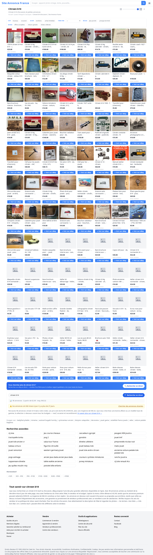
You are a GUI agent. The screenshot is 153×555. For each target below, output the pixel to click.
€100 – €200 (43, 476)
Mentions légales (13, 524)
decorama (95, 420)
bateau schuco (15, 446)
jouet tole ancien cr (17, 441)
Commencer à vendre (50, 520)
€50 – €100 (31, 476)
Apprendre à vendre (50, 524)
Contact (117, 520)
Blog (115, 527)
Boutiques (10, 533)
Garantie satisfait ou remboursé (19, 527)
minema (34, 420)
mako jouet (119, 446)
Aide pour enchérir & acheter (18, 530)
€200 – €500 (55, 476)
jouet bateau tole (86, 446)
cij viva (11, 433)
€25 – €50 (19, 476)
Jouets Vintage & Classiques (22, 14)
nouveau (15, 21)
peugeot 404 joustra (122, 433)
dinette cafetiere (86, 441)
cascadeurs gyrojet (87, 433)
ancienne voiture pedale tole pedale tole (126, 451)
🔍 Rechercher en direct (134, 395)
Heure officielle (84, 530)
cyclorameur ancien (65, 420)
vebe (131, 420)
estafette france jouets (119, 420)
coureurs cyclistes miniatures (91, 457)
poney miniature (86, 461)
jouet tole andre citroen (89, 450)
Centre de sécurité (85, 524)
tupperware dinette (17, 461)
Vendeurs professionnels (51, 527)
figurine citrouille (51, 446)
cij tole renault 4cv (122, 461)
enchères (39, 21)
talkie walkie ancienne (53, 461)
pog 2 (46, 437)
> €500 (66, 476)
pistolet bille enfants (52, 465)
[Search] (143, 3)
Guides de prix (12, 520)
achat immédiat (50, 21)
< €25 (10, 476)
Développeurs (83, 520)
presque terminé (104, 21)
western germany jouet (54, 450)
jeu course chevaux (52, 433)
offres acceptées (19, 25)
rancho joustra (120, 457)
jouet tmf (118, 437)
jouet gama (104, 420)
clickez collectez (46, 25)
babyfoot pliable (23, 420)
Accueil (10, 14)
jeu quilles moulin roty (18, 465)
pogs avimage (14, 457)
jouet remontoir (15, 450)
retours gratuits (33, 25)
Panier (9, 536)
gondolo (82, 437)
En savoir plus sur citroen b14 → (90, 413)
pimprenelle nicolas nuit (124, 441)
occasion (24, 21)
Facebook (117, 524)
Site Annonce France (15, 3)
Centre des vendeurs (50, 530)
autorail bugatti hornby (48, 420)
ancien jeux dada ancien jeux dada (58, 457)
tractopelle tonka (16, 437)
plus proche (92, 21)
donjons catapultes (82, 420)
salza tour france (51, 441)
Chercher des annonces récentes (130, 406)
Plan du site (82, 527)
